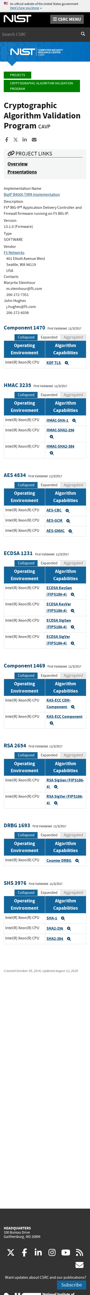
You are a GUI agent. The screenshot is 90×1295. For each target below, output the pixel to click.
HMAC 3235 (17, 385)
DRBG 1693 (17, 825)
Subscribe (71, 1285)
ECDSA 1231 (18, 553)
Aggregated (73, 337)
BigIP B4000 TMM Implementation (32, 194)
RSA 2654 (15, 745)
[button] (67, 363)
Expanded (49, 337)
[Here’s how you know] (45, 6)
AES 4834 (15, 475)
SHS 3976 (15, 883)
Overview (18, 164)
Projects (17, 75)
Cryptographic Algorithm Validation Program (41, 86)
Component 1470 (24, 328)
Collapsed (26, 337)
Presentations (22, 172)
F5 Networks (14, 252)
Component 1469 (24, 666)
